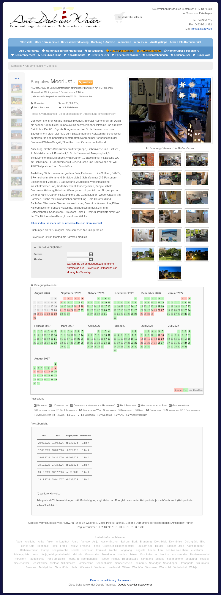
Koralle (75, 550)
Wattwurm (100, 567)
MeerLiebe (108, 554)
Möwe (133, 554)
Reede (105, 558)
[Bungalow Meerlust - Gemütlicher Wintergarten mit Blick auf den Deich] (197, 243)
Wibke (126, 567)
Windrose (151, 567)
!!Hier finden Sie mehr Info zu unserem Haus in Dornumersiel (66, 223)
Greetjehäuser (100, 55)
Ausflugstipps (159, 42)
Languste (139, 550)
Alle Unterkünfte (29, 50)
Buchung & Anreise (103, 42)
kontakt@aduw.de (201, 28)
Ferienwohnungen (156, 55)
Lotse (35, 554)
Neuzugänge (95, 50)
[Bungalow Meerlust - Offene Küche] (170, 186)
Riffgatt (115, 558)
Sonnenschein (123, 563)
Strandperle (186, 563)
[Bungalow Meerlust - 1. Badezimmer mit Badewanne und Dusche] (170, 224)
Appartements (76, 55)
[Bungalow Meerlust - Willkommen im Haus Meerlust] (170, 144)
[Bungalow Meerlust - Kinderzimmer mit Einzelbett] (170, 205)
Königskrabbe (60, 550)
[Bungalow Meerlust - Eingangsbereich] (143, 167)
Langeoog (126, 550)
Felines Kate (27, 545)
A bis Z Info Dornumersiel (185, 42)
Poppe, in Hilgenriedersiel (83, 558)
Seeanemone (175, 558)
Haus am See (145, 545)
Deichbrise (175, 541)
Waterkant (86, 567)
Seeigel (204, 558)
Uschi (74, 567)
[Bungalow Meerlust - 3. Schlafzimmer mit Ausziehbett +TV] (197, 205)
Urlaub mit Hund (51, 55)
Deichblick (160, 541)
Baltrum (124, 541)
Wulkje (193, 567)
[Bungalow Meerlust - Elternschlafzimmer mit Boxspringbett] (143, 205)
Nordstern (20, 558)
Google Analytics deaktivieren (135, 584)
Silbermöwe (68, 563)
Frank (63, 545)
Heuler (159, 545)
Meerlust (51, 65)
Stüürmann (202, 563)
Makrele (77, 554)
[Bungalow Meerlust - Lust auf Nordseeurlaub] (170, 243)
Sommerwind (85, 563)
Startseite (26, 42)
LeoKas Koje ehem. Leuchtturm (184, 550)
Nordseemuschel (200, 554)
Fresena (85, 545)
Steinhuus (141, 563)
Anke (41, 541)
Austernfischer (109, 541)
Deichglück (191, 541)
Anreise (38, 254)
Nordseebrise (180, 554)
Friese (96, 545)
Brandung (146, 541)
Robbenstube (130, 558)
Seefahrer (191, 558)
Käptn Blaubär (195, 545)
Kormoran (87, 550)
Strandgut (155, 563)
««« (16, 78)
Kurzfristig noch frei (121, 50)
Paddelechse (36, 558)
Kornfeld (101, 550)
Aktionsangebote (150, 50)
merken (87, 82)
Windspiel (165, 567)
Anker (50, 541)
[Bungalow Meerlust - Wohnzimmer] (197, 167)
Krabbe (113, 550)
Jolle (181, 545)
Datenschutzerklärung (74, 42)
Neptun (164, 554)
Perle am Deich (56, 558)
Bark (134, 541)
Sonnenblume (104, 563)
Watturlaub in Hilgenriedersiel (63, 50)
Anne (75, 541)
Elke (202, 541)
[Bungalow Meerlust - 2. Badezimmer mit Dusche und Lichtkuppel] (143, 243)
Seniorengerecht (25, 55)
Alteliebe (30, 541)
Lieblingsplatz (21, 554)
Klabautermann (29, 550)
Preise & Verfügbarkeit (44, 113)
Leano (152, 550)
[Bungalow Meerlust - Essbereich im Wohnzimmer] (170, 167)
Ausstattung (90, 113)
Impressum (141, 42)
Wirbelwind (180, 567)
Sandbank (147, 558)
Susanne (31, 567)
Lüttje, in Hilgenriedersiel (55, 554)
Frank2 (73, 545)
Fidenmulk (43, 545)
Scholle (159, 558)
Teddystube (45, 567)
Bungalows (203, 55)
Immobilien (124, 42)
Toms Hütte (61, 567)
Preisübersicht (107, 113)
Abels (19, 541)
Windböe (137, 567)
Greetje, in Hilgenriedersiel (118, 545)
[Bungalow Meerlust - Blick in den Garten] (143, 261)
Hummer (171, 545)
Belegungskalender (70, 113)
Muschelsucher (149, 554)
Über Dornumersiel (46, 42)
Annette (85, 541)
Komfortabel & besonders (183, 50)
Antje (95, 541)
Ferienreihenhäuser (127, 55)
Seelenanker (21, 563)
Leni (160, 550)
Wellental (114, 567)
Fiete (55, 545)
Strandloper (170, 563)
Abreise (38, 259)
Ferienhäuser (181, 55)
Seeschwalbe (40, 563)
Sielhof (54, 563)
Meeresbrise (92, 554)
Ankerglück (62, 541)
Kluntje (45, 550)
